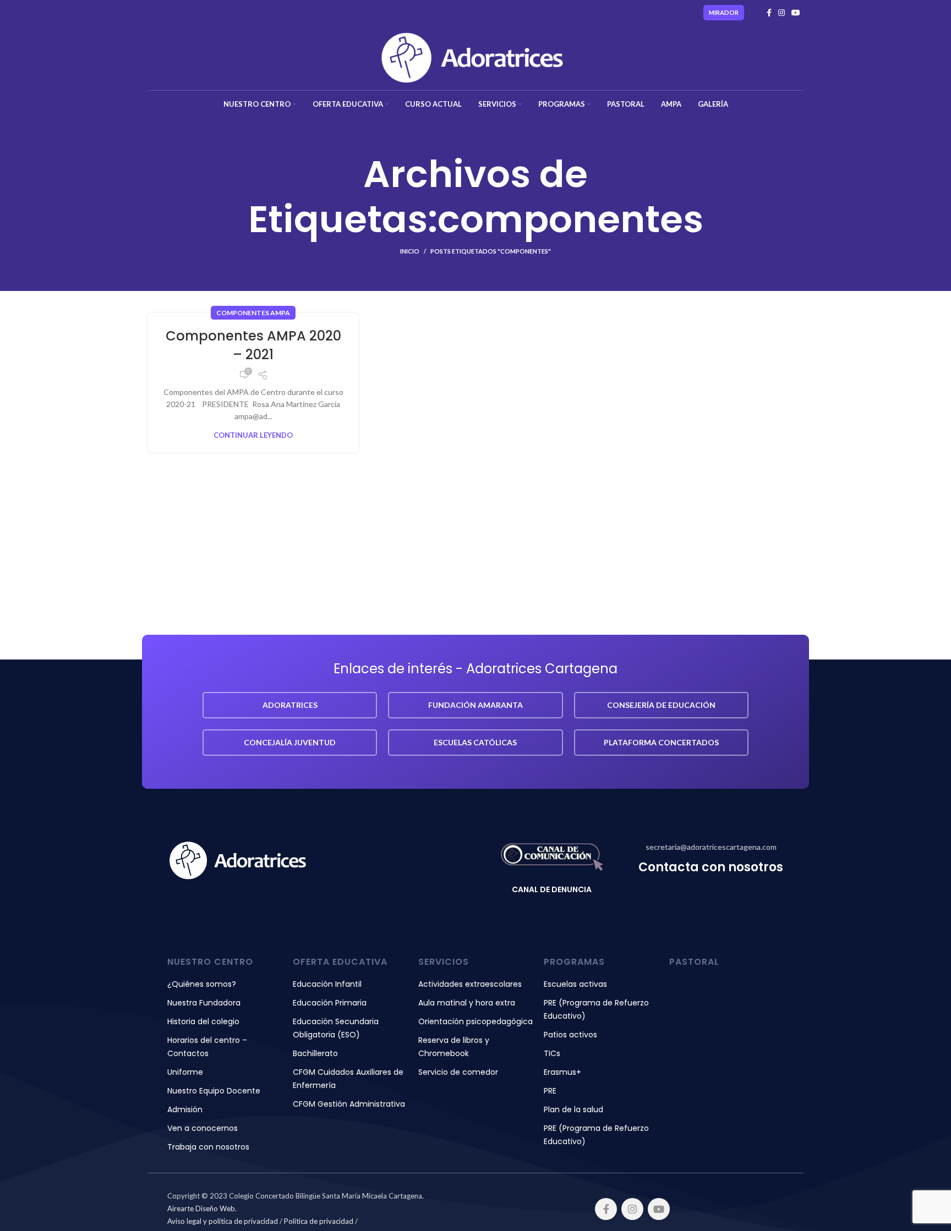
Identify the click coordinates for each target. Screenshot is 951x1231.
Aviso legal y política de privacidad (222, 1221)
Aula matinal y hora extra (466, 1002)
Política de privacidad (318, 1221)
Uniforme (185, 1072)
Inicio (409, 251)
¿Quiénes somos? (201, 984)
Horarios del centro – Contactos (207, 1047)
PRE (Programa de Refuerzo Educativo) (596, 1009)
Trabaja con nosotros (208, 1146)
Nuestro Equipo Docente (213, 1090)
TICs (552, 1053)
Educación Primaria (330, 1002)
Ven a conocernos (202, 1128)
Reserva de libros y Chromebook (453, 1047)
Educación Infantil (327, 984)
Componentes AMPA (253, 313)
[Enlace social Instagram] (781, 13)
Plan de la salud (573, 1109)
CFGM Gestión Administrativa (349, 1103)
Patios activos (570, 1034)
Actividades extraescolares (470, 984)
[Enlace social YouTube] (796, 13)
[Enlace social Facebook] (769, 13)
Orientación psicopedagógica (475, 1021)
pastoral (694, 961)
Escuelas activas (575, 984)
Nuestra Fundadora (204, 1002)
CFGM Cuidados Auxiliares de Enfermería (348, 1079)
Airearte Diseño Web (201, 1208)
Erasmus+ (562, 1072)
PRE (550, 1090)
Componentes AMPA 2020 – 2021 (253, 345)
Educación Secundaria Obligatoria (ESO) (336, 1028)
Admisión (185, 1109)
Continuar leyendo (253, 435)
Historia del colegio (203, 1021)
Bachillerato (315, 1053)
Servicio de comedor (458, 1072)
